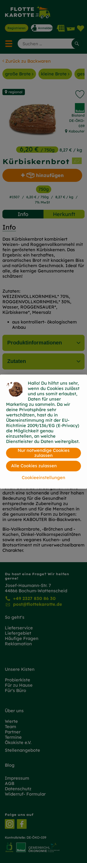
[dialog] (43, 431)
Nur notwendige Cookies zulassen (44, 453)
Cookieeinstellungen (43, 477)
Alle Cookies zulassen (34, 465)
